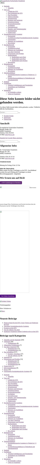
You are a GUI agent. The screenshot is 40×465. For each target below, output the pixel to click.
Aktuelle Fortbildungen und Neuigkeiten (20, 85)
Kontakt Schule (8, 116)
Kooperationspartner (14, 24)
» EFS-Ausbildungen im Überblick (11, 182)
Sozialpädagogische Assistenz (13, 34)
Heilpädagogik (8, 64)
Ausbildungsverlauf (14, 48)
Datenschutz (7, 119)
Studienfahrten (12, 55)
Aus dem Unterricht (14, 52)
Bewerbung (11, 43)
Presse (6, 369)
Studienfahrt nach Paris (19, 57)
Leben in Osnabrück (14, 94)
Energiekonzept (12, 27)
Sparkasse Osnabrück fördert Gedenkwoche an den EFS (21, 331)
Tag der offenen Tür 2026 (12, 330)
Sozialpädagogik (9, 45)
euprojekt (7, 357)
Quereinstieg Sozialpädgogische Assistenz (17, 371)
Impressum (7, 117)
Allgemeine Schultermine (11, 345)
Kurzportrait (11, 36)
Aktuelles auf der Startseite (12, 340)
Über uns (7, 10)
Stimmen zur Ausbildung (15, 41)
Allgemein (7, 341)
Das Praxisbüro (12, 15)
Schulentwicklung (13, 22)
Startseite (6, 6)
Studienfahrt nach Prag (19, 59)
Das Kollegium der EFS (15, 13)
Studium (6, 82)
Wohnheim (7, 90)
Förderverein (12, 32)
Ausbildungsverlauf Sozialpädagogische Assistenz (23, 38)
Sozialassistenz (12, 362)
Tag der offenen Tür (14, 355)
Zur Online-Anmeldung (7, 296)
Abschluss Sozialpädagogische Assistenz (16, 326)
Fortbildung (7, 83)
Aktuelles (11, 8)
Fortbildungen (12, 343)
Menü (2, 3)
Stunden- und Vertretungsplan (17, 29)
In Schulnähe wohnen (14, 92)
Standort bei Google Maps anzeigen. (11, 138)
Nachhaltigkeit (12, 31)
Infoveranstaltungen (10, 368)
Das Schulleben (8, 352)
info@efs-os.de (9, 134)
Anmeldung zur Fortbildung (16, 87)
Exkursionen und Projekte (16, 53)
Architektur (11, 25)
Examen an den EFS (10, 328)
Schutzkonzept (12, 18)
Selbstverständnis (13, 17)
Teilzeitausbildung (9, 73)
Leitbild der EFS (13, 11)
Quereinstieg (12, 39)
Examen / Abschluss (14, 354)
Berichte (10, 89)
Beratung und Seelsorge (15, 20)
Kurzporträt (11, 46)
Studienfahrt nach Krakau (19, 60)
